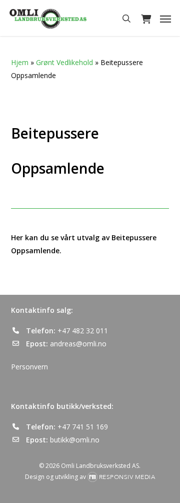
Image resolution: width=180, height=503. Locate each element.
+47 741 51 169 (83, 426)
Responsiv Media (127, 477)
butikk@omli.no (75, 439)
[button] (165, 19)
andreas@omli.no (78, 343)
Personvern (29, 366)
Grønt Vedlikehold (64, 62)
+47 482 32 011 (83, 330)
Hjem (19, 62)
